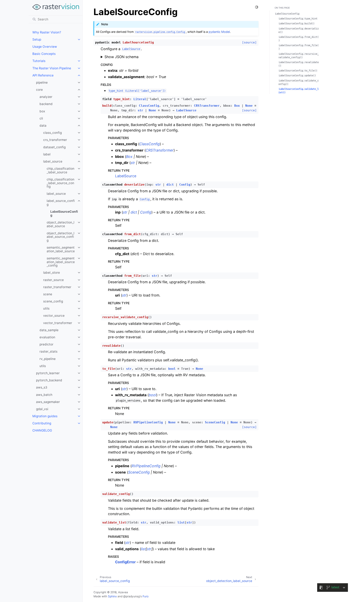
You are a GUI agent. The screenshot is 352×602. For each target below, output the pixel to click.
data (43, 125)
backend (46, 104)
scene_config (53, 301)
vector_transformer (57, 323)
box (42, 111)
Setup (36, 39)
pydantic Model (219, 31)
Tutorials (38, 61)
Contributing (41, 423)
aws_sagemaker (48, 402)
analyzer (46, 97)
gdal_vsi (42, 409)
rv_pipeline (48, 359)
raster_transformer (57, 287)
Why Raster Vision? (46, 32)
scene (47, 294)
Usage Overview (44, 47)
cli (41, 118)
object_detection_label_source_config (60, 236)
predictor (46, 344)
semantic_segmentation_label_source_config (61, 261)
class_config (52, 133)
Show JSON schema (121, 57)
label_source (52, 161)
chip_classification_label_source (60, 170)
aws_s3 (41, 387)
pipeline (42, 82)
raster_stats (48, 351)
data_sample (49, 330)
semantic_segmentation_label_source (61, 249)
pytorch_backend (49, 380)
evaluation (47, 337)
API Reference (43, 75)
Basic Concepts (44, 54)
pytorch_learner (48, 373)
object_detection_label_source (60, 224)
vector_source (54, 316)
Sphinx (112, 596)
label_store (51, 272)
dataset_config (54, 147)
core (39, 90)
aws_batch (44, 395)
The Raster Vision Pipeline (51, 68)
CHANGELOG (42, 430)
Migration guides (44, 416)
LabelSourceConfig (64, 213)
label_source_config (61, 202)
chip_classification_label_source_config (60, 182)
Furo (145, 596)
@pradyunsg (131, 596)
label (47, 154)
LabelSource (125, 176)
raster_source (53, 280)
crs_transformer (55, 140)
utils (46, 308)
